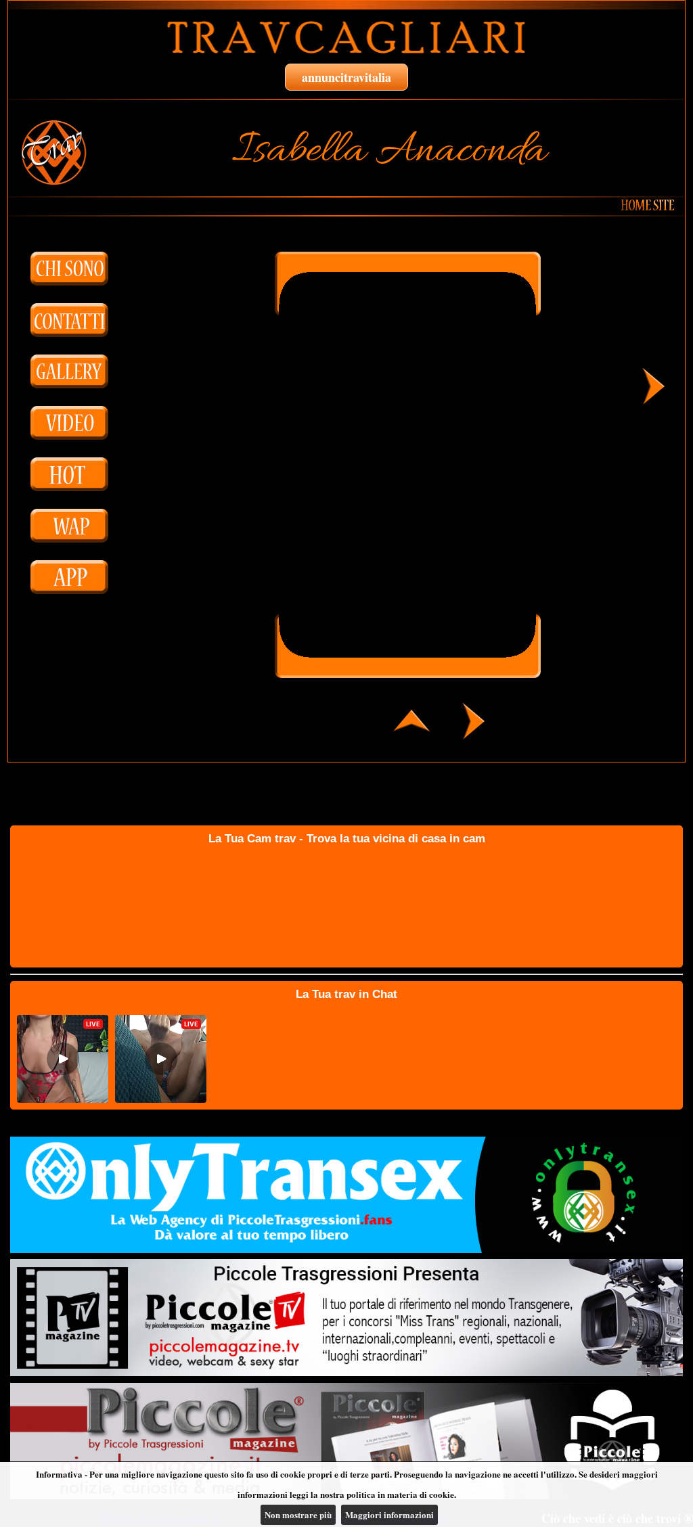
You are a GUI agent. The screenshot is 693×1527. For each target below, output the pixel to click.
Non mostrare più (298, 1514)
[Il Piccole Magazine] (346, 1441)
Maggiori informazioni (389, 1514)
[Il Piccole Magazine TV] (346, 1317)
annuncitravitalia (346, 77)
